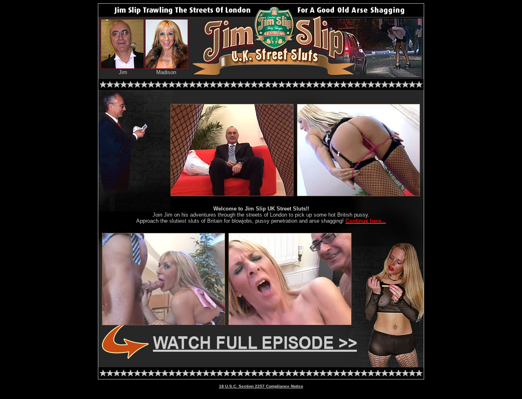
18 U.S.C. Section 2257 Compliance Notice (261, 386)
